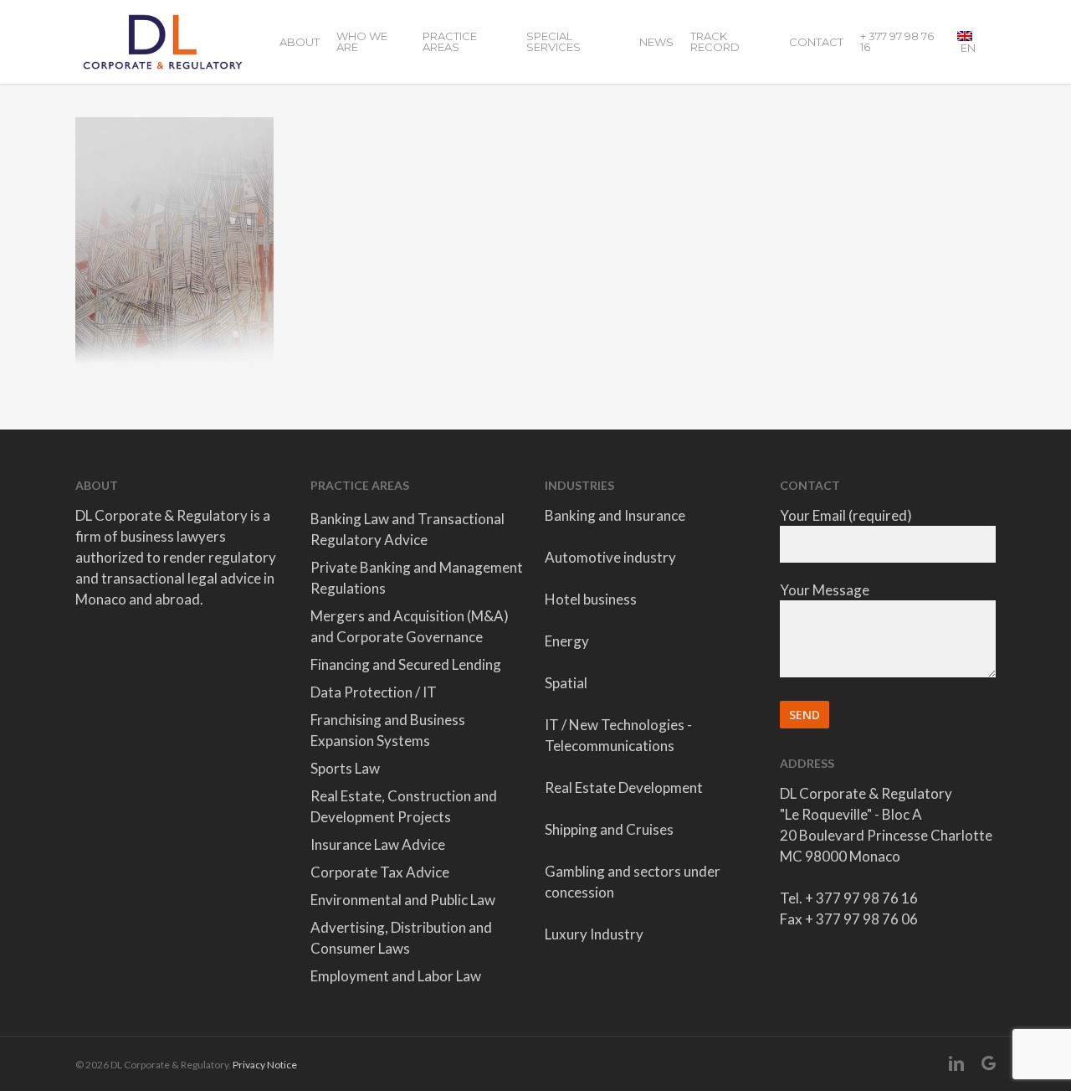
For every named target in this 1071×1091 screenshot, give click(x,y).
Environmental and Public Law (402, 899)
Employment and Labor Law (395, 976)
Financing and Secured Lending (405, 664)
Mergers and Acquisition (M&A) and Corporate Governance (409, 626)
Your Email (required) (846, 515)
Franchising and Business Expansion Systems (387, 730)
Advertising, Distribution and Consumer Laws (401, 938)
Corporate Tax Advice (379, 872)
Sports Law (345, 768)
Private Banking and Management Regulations (416, 577)
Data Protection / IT (373, 692)
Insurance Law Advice (377, 844)
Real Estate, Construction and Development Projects (403, 806)
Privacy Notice (265, 1064)
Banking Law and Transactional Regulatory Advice (407, 529)
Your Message (824, 590)
